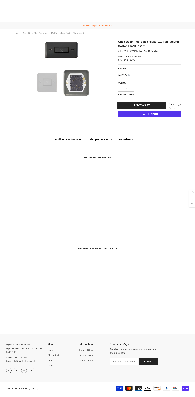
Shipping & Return (101, 139)
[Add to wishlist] (172, 105)
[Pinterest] (24, 370)
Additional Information (68, 139)
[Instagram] (16, 370)
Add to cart (142, 105)
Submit (148, 361)
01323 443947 (20, 357)
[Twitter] (31, 370)
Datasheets (126, 139)
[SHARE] (178, 105)
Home (17, 33)
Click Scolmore (133, 56)
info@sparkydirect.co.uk (24, 361)
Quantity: (122, 83)
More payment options (149, 119)
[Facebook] (9, 370)
